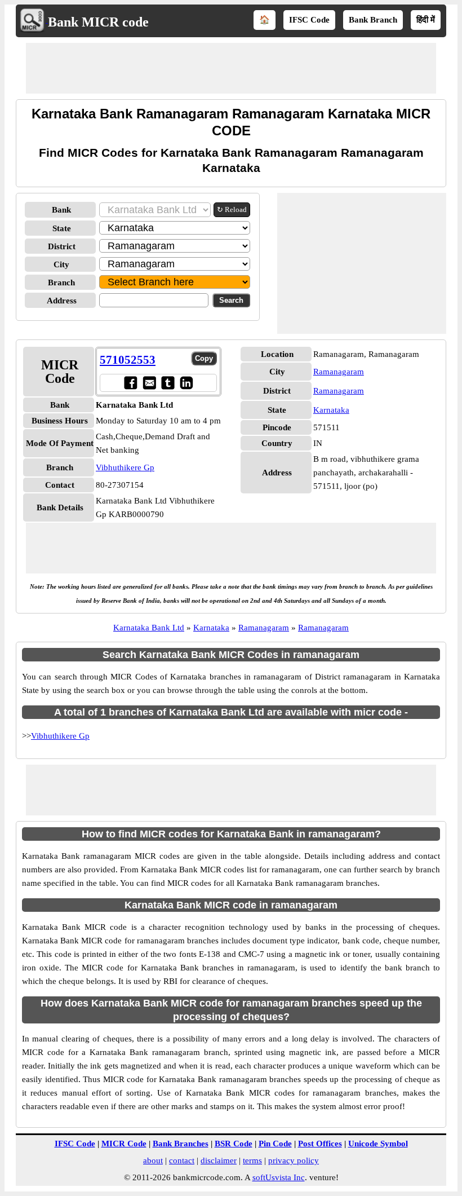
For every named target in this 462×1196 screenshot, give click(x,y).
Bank (61, 209)
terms (252, 1160)
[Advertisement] (231, 68)
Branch (61, 282)
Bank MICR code (98, 22)
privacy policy (293, 1160)
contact (181, 1160)
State (61, 228)
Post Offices (320, 1143)
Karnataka (331, 409)
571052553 (128, 360)
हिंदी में (425, 19)
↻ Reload (232, 209)
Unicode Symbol (378, 1143)
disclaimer (219, 1160)
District (61, 246)
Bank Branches (180, 1143)
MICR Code (123, 1143)
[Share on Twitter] (168, 383)
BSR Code (233, 1143)
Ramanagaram (338, 371)
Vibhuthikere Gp (125, 467)
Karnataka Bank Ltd (148, 627)
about (153, 1160)
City (61, 264)
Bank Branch (373, 19)
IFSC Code (309, 19)
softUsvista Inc (278, 1177)
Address (62, 300)
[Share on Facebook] (130, 383)
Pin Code (275, 1143)
